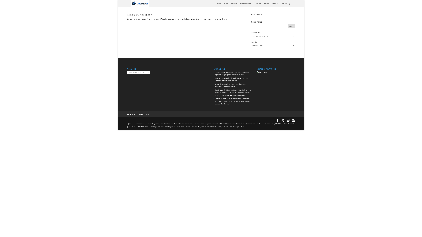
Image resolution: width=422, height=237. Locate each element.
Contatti (131, 114)
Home (219, 3)
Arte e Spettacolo (246, 3)
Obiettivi (284, 3)
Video (226, 3)
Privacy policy (144, 114)
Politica (266, 3)
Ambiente (233, 3)
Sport (274, 3)
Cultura (258, 3)
